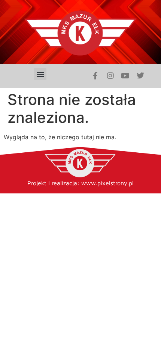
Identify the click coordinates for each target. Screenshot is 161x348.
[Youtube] (125, 75)
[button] (40, 74)
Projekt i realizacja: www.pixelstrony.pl (80, 183)
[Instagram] (110, 75)
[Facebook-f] (95, 75)
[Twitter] (140, 75)
